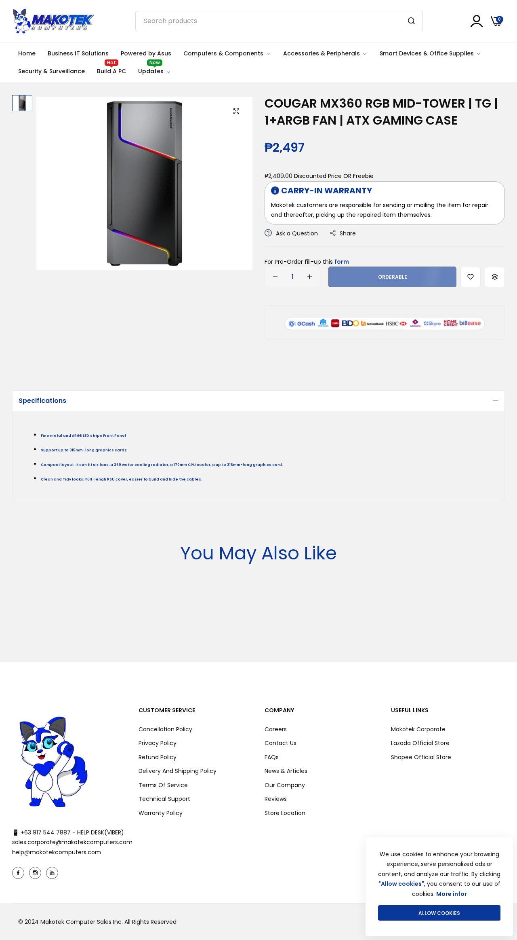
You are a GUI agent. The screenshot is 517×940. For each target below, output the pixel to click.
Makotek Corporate (418, 729)
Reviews (276, 799)
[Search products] (411, 21)
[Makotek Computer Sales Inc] (53, 21)
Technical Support (164, 799)
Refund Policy (158, 757)
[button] (470, 277)
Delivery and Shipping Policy (177, 771)
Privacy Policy (158, 743)
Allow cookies (439, 913)
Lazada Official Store (420, 743)
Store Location (285, 813)
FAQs (272, 757)
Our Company (285, 785)
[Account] (477, 21)
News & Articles (286, 771)
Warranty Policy (161, 813)
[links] (19, 873)
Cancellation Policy (165, 729)
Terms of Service (163, 785)
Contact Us (280, 743)
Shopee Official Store (421, 757)
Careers (276, 729)
